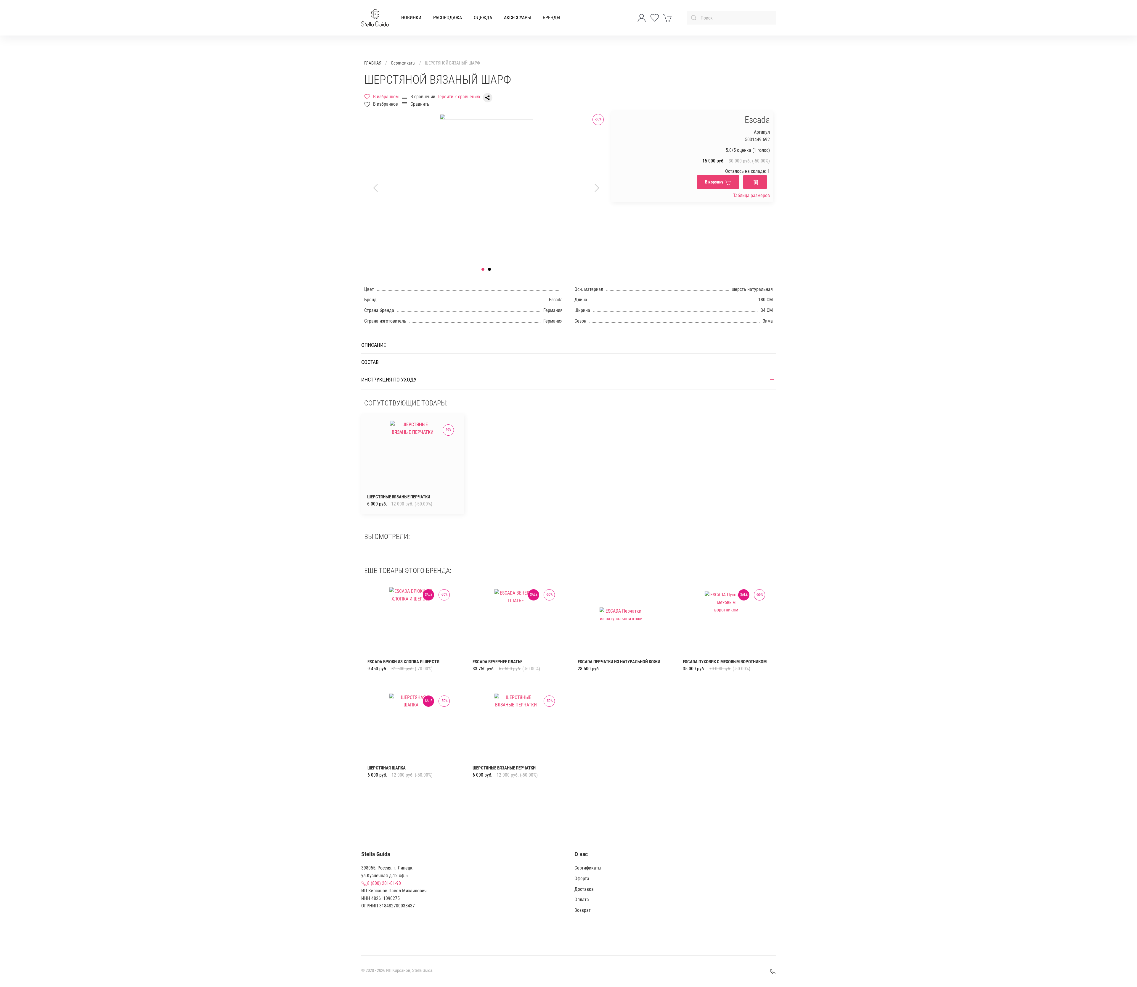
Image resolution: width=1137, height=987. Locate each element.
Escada (757, 120)
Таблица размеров (751, 195)
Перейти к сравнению (458, 96)
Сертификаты (403, 63)
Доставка (584, 889)
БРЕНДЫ (551, 17)
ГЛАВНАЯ (372, 63)
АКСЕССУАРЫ (517, 17)
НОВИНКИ (411, 17)
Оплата (581, 899)
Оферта (581, 878)
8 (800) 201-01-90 (384, 883)
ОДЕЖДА (483, 17)
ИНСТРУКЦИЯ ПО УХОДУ (389, 379)
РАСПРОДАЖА (447, 17)
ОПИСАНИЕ (373, 345)
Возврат (582, 910)
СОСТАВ (370, 362)
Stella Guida (422, 970)
